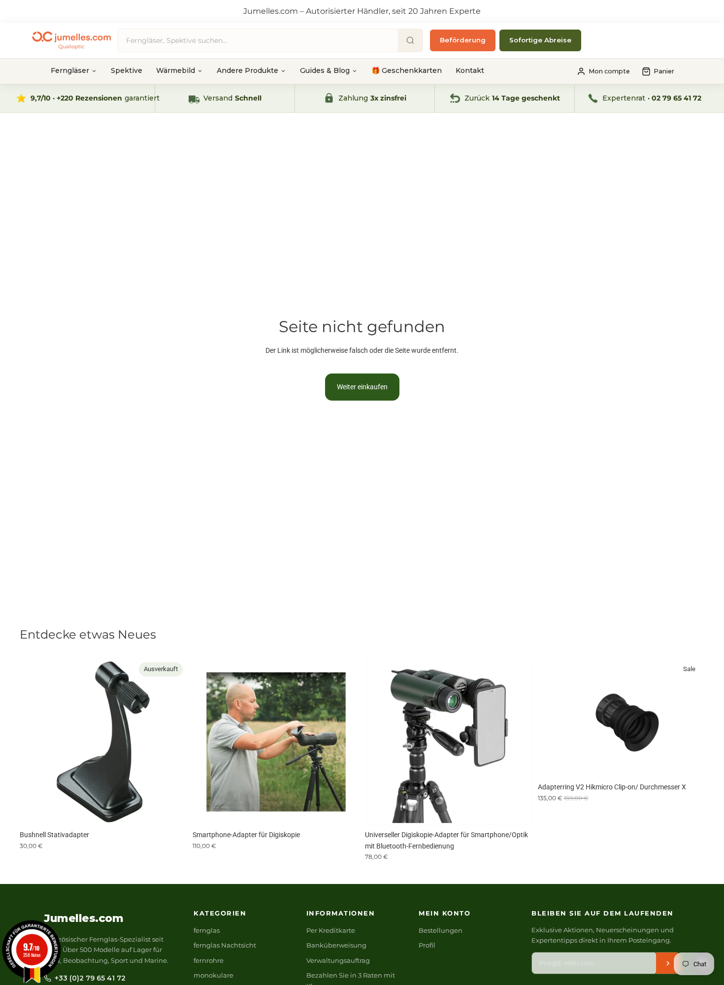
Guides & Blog (325, 70)
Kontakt (470, 70)
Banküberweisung (336, 945)
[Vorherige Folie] (34, 742)
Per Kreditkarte (330, 930)
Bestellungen (440, 930)
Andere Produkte (247, 70)
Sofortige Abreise (540, 40)
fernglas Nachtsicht (225, 945)
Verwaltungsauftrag (338, 960)
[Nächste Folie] (172, 742)
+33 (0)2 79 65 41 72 (90, 978)
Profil (427, 945)
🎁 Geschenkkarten (406, 70)
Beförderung (463, 40)
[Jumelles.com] (71, 41)
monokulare (213, 975)
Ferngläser (70, 70)
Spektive (126, 70)
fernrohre (209, 960)
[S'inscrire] (668, 963)
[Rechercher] (410, 40)
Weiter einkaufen (362, 387)
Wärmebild (175, 70)
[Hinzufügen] (344, 810)
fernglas (207, 930)
